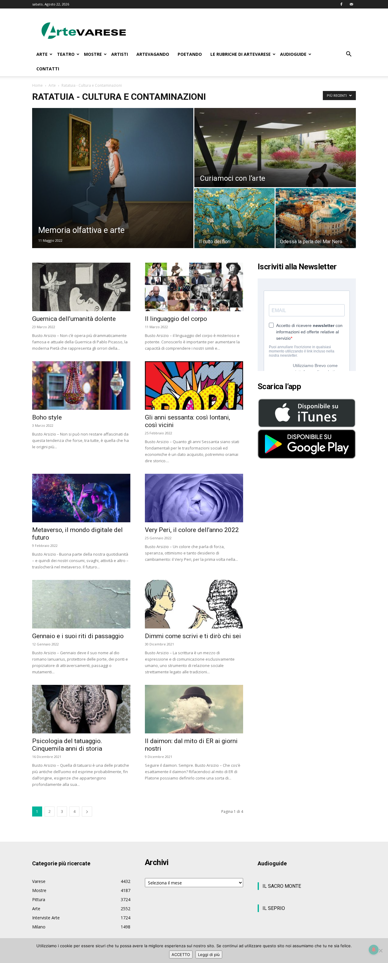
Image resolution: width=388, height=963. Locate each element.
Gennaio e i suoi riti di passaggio (78, 636)
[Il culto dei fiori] (234, 218)
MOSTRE (93, 54)
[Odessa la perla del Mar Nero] (316, 218)
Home (37, 85)
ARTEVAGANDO (152, 54)
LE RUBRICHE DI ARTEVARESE (240, 54)
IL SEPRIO (274, 908)
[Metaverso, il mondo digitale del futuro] (81, 498)
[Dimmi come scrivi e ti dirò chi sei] (194, 604)
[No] (380, 951)
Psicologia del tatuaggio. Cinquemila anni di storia (67, 744)
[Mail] (351, 4)
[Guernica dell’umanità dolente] (81, 287)
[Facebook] (341, 4)
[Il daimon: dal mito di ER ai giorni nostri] (194, 709)
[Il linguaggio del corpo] (194, 287)
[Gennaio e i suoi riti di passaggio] (81, 604)
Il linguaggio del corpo (176, 318)
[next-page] (87, 811)
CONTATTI (47, 69)
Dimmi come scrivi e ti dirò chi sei (193, 636)
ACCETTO (181, 954)
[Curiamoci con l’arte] (275, 147)
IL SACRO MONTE (282, 886)
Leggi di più (209, 954)
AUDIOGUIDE (293, 54)
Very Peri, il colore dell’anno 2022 (192, 530)
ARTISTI (119, 54)
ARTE (42, 54)
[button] (348, 55)
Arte (52, 85)
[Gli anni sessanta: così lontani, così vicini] (194, 385)
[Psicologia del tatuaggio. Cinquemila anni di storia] (81, 709)
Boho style (47, 417)
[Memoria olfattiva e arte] (112, 178)
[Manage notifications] (374, 950)
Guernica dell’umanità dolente (74, 318)
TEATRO (66, 54)
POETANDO (190, 54)
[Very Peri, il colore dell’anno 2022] (194, 498)
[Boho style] (81, 385)
